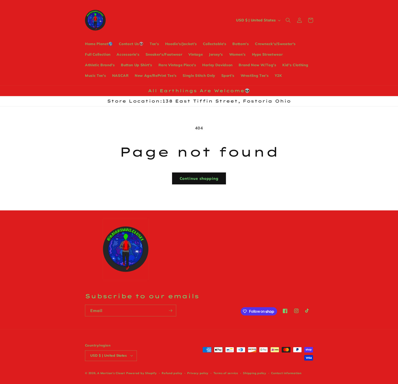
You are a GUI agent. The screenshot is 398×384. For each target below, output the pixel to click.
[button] (288, 20)
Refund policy (172, 373)
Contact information (286, 373)
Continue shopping (199, 178)
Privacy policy (197, 373)
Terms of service (226, 373)
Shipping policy (254, 373)
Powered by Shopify (141, 373)
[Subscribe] (170, 311)
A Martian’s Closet (111, 373)
